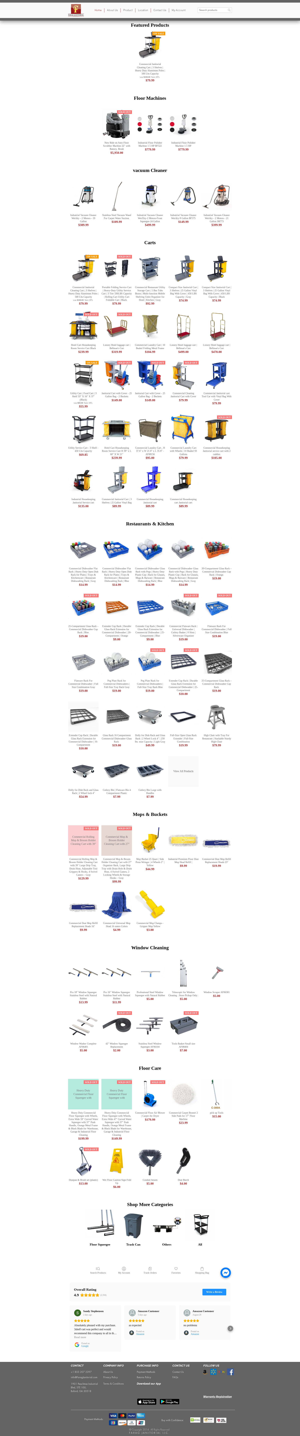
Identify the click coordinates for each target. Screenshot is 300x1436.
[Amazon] (205, 1371)
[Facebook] (230, 1371)
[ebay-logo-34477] (222, 1371)
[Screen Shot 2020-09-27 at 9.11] (213, 1371)
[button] (128, 10)
